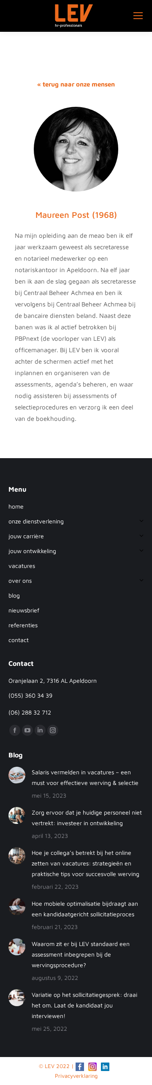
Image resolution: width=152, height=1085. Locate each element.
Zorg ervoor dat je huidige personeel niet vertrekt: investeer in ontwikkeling (87, 817)
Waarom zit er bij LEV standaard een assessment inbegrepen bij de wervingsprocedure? (81, 954)
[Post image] (16, 775)
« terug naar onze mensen (76, 84)
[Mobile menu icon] (138, 15)
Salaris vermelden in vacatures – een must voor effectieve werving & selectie (85, 777)
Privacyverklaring (76, 1075)
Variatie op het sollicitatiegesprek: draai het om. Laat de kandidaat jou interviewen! (84, 1005)
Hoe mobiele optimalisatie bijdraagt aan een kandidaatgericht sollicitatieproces (85, 909)
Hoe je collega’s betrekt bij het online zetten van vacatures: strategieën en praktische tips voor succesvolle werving (85, 863)
